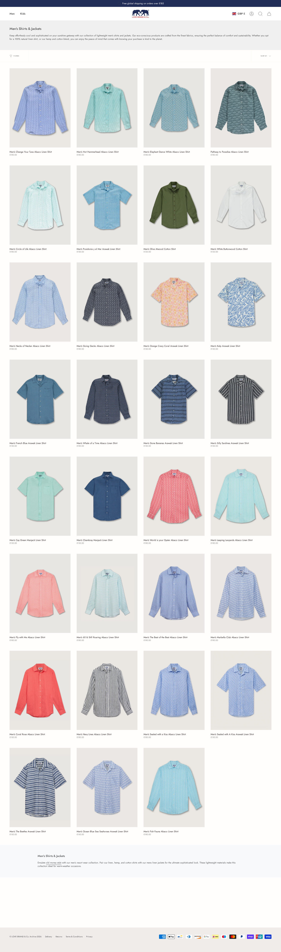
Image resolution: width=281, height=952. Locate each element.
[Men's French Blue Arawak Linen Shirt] (40, 399)
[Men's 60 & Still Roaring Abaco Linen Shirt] (107, 593)
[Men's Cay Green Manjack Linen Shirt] (40, 496)
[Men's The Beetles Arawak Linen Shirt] (40, 787)
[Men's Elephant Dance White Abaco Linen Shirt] (174, 107)
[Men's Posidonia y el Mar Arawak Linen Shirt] (107, 205)
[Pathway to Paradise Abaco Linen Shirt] (241, 107)
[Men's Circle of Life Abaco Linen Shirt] (40, 205)
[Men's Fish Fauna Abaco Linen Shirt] (174, 787)
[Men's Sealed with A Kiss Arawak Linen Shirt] (241, 690)
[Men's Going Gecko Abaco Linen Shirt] (107, 302)
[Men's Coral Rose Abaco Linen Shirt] (40, 690)
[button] (12, 14)
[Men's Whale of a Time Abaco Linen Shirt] (107, 399)
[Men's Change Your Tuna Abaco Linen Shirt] (40, 107)
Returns (59, 936)
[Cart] (269, 14)
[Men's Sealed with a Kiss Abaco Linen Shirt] (174, 690)
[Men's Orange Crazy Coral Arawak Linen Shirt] (174, 302)
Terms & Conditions (74, 936)
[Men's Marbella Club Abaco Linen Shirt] (241, 593)
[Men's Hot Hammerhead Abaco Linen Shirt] (107, 107)
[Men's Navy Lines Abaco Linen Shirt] (107, 690)
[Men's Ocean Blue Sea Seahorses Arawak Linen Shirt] (107, 787)
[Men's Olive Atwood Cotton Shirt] (174, 205)
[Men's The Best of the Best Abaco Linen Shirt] (174, 593)
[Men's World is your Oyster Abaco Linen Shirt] (174, 496)
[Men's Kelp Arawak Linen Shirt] (241, 302)
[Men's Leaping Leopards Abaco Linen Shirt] (241, 496)
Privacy (89, 936)
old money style (53, 862)
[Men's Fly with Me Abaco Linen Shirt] (40, 593)
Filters (16, 56)
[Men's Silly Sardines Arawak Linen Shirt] (241, 399)
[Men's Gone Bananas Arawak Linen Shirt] (174, 399)
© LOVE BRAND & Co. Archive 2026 (25, 936)
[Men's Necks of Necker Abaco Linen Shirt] (40, 302)
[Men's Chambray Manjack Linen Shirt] (107, 496)
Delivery (48, 936)
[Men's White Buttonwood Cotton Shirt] (241, 205)
